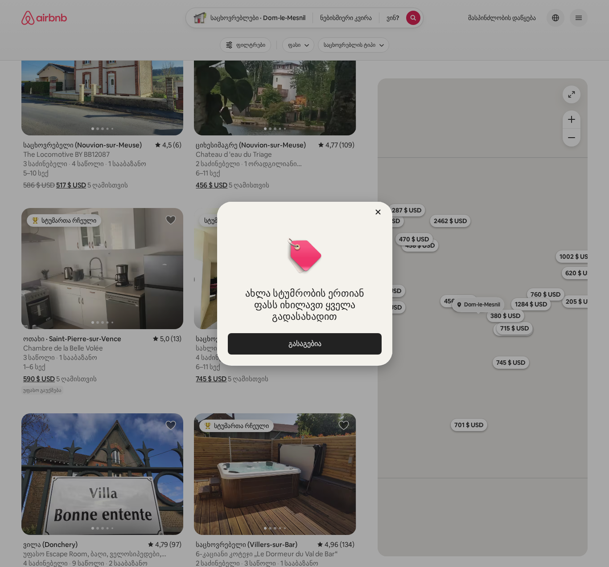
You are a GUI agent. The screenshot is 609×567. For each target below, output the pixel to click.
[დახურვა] (378, 212)
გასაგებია (304, 343)
